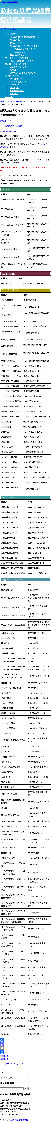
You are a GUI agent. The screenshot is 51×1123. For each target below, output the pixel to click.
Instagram (14, 87)
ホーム (8, 1066)
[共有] (25, 1052)
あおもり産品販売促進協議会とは (25, 37)
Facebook (15, 84)
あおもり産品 (11, 34)
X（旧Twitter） (17, 90)
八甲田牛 (14, 69)
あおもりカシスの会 (19, 66)
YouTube (14, 93)
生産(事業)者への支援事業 (16, 57)
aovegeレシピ (21, 51)
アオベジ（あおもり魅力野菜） (24, 72)
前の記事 (4, 1055)
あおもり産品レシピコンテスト (24, 45)
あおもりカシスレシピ (25, 48)
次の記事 (4, 1058)
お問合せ (9, 96)
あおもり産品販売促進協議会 (25, 15)
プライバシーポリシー (15, 1063)
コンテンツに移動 (8, 29)
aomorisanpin (9, 130)
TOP (2, 101)
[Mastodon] (25, 1044)
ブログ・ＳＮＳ (12, 75)
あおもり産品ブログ (19, 81)
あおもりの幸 (16, 39)
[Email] (25, 1048)
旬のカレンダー (17, 42)
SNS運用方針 (16, 78)
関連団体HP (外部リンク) (16, 63)
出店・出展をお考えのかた (22, 60)
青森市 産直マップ (18, 54)
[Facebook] (25, 1040)
